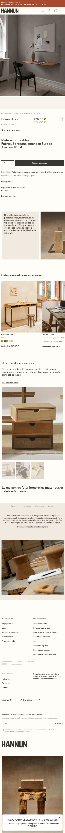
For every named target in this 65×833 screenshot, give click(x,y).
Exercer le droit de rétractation (46, 632)
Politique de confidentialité (44, 654)
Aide (35, 641)
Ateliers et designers (10, 632)
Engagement (7, 623)
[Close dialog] (59, 817)
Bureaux (40, 113)
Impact (51, 506)
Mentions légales (40, 645)
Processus (26, 506)
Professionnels (8, 641)
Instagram (6, 679)
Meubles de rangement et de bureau (16, 113)
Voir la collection (10, 382)
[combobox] (12, 700)
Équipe (5, 628)
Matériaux (39, 506)
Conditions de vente (41, 637)
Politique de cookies (41, 650)
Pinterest (6, 683)
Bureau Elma (7, 334)
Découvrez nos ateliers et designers (32, 527)
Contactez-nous (40, 623)
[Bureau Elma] (21, 307)
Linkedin (5, 687)
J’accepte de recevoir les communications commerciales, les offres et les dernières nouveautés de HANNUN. (30, 731)
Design (14, 506)
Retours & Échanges (41, 628)
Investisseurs (7, 637)
